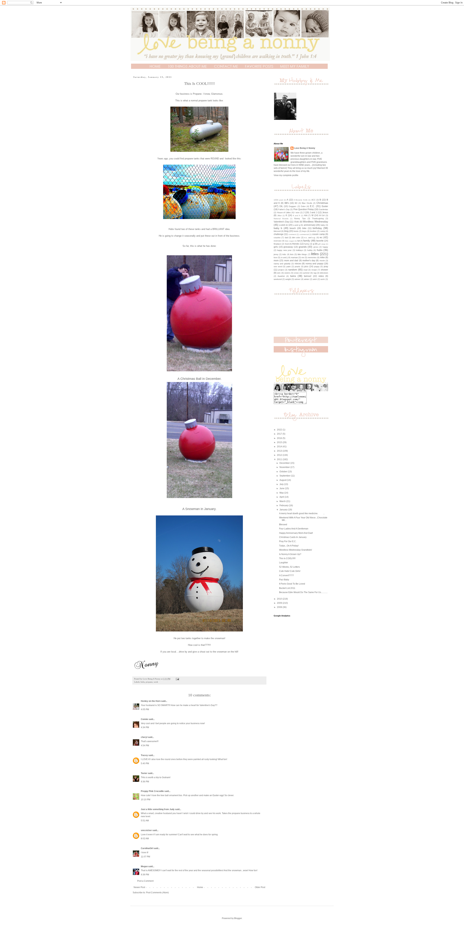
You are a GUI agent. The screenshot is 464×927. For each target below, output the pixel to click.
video (321, 276)
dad (286, 237)
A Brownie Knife (301, 200)
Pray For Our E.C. (287, 541)
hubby (310, 250)
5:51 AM (145, 820)
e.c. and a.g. (310, 237)
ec (321, 237)
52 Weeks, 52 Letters (289, 567)
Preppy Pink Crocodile (152, 791)
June (282, 488)
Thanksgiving (318, 218)
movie (322, 260)
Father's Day (284, 209)
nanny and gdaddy (282, 264)
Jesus (325, 212)
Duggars (292, 206)
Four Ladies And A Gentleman (293, 528)
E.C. (312, 206)
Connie (144, 719)
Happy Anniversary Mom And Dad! (296, 533)
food (287, 244)
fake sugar (289, 241)
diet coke (296, 237)
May (281, 493)
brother (313, 231)
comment (292, 234)
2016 (280, 438)
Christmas (322, 202)
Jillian (279, 215)
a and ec (283, 225)
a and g (296, 225)
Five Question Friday (303, 209)
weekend (278, 279)
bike (304, 228)
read (305, 270)
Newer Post (139, 887)
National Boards (281, 219)
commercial (304, 234)
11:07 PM (145, 856)
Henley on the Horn (151, 701)
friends (295, 244)
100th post (278, 200)
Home (200, 887)
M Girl (322, 215)
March (282, 501)
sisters (287, 273)
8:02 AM (145, 838)
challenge (278, 234)
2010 (280, 599)
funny (306, 244)
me (302, 257)
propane (149, 682)
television (324, 273)
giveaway (288, 247)
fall (298, 241)
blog (286, 231)
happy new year (284, 250)
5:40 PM (145, 763)
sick (279, 273)
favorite (320, 241)
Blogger (238, 918)
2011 (280, 459)
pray (326, 266)
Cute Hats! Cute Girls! (289, 571)
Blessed (283, 524)
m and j (284, 257)
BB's (287, 203)
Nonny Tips (300, 218)
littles (315, 254)
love (275, 257)
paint (288, 266)
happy (325, 247)
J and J (313, 212)
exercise (277, 241)
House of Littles (284, 212)
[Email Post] (177, 679)
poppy (317, 266)
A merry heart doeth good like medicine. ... (302, 513)
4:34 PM (145, 727)
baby (323, 225)
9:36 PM (145, 781)
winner (297, 279)
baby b (278, 228)
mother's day (309, 260)
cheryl (144, 737)
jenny (276, 254)
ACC (313, 200)
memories (312, 257)
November (284, 467)
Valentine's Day (281, 221)
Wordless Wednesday (315, 221)
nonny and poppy (314, 263)
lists (292, 254)
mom (276, 260)
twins (293, 275)
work (156, 682)
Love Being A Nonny (304, 148)
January (283, 509)
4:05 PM (145, 709)
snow (296, 273)
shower (324, 270)
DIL (281, 206)
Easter (325, 206)
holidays (299, 250)
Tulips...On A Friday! (289, 545)
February (284, 505)
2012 (280, 455)
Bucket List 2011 (287, 588)
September (285, 475)
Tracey (144, 755)
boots (296, 231)
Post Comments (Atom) (157, 892)
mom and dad (291, 260)
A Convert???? (286, 575)
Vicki (296, 221)
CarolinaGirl (147, 848)
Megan (144, 866)
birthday (317, 228)
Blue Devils (307, 203)
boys (304, 231)
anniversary (309, 225)
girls (276, 247)
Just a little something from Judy (158, 809)
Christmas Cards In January (292, 537)
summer (306, 273)
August (283, 480)
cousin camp (318, 234)
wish (315, 279)
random (292, 269)
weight (288, 279)
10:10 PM (145, 799)
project (281, 270)
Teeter (144, 773)
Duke (303, 206)
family (306, 240)
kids (284, 254)
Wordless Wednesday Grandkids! (295, 550)
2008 (280, 607)
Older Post (260, 887)
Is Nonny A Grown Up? (290, 554)
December (284, 463)
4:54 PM (145, 745)
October (283, 471)
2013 (280, 451)
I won (297, 212)
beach (293, 228)
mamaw (294, 257)
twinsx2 (307, 276)
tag (315, 273)
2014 (280, 446)
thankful (281, 276)
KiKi (305, 215)
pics (306, 266)
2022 (280, 429)
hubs (143, 682)
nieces (298, 263)
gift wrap (321, 244)
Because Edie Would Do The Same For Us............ (303, 592)
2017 (280, 434)
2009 (280, 603)
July (281, 484)
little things (302, 254)
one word (278, 266)
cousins (277, 237)
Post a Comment (145, 881)
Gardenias (323, 209)
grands (303, 246)
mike (322, 257)
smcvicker (146, 830)
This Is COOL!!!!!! (287, 558)
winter (306, 279)
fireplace (277, 244)
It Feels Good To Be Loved (292, 584)
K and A (296, 215)
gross (315, 247)
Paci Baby (284, 579)
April (282, 497)
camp (322, 231)
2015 (280, 442)
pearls (297, 266)
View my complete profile (286, 175)
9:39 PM (145, 874)
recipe (314, 270)
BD (296, 203)
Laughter (283, 562)
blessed (277, 231)
